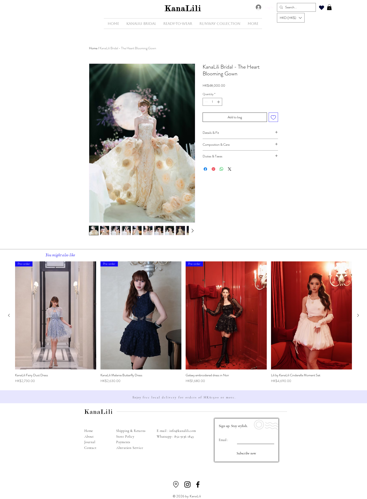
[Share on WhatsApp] (221, 169)
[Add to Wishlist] (273, 117)
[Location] (176, 484)
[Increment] (219, 102)
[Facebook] (198, 484)
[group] (183, 322)
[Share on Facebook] (205, 169)
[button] (291, 18)
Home (93, 48)
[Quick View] (311, 315)
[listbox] (291, 18)
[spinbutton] (212, 102)
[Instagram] (187, 484)
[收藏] (321, 7)
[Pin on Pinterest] (213, 169)
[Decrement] (206, 102)
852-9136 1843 (184, 436)
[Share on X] (229, 169)
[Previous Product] (8, 315)
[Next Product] (358, 315)
